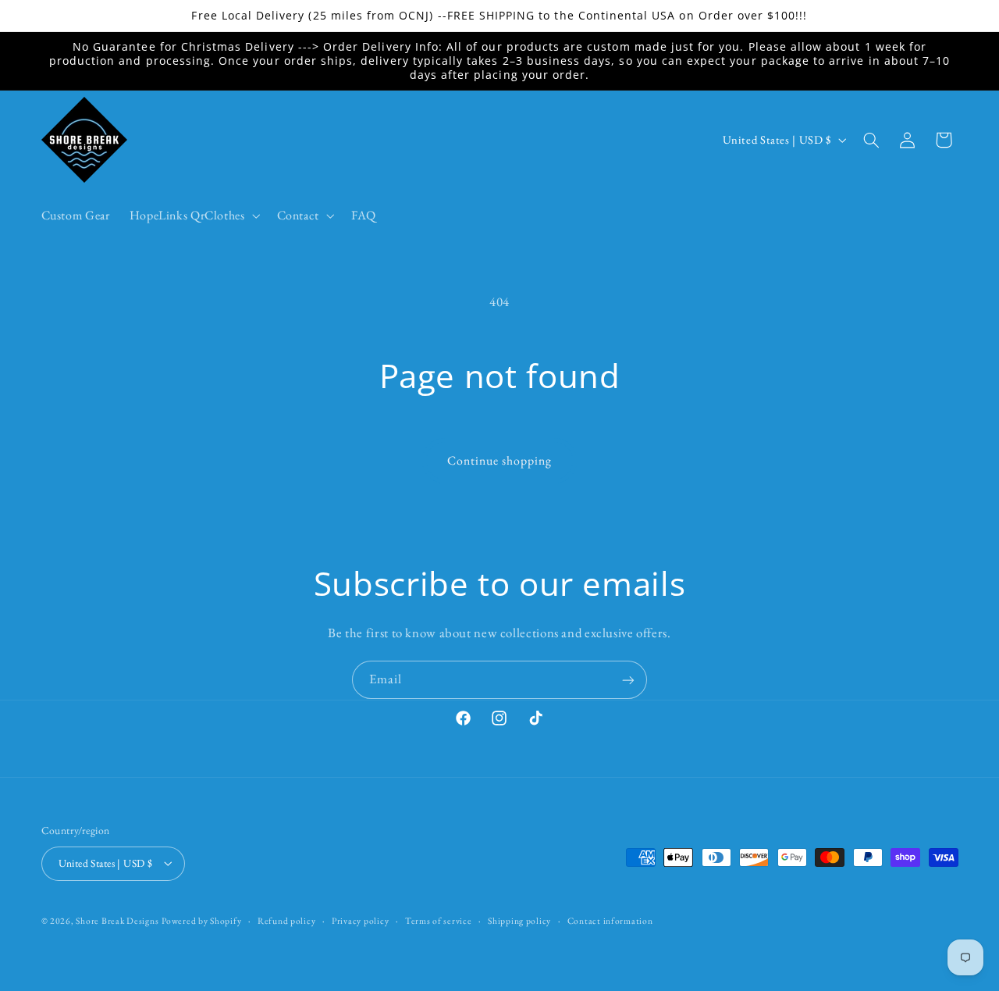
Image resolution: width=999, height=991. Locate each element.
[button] (193, 215)
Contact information (610, 920)
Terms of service (438, 920)
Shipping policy (519, 920)
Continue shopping (500, 460)
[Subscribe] (628, 680)
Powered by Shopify (201, 920)
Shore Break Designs (117, 920)
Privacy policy (360, 920)
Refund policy (287, 920)
